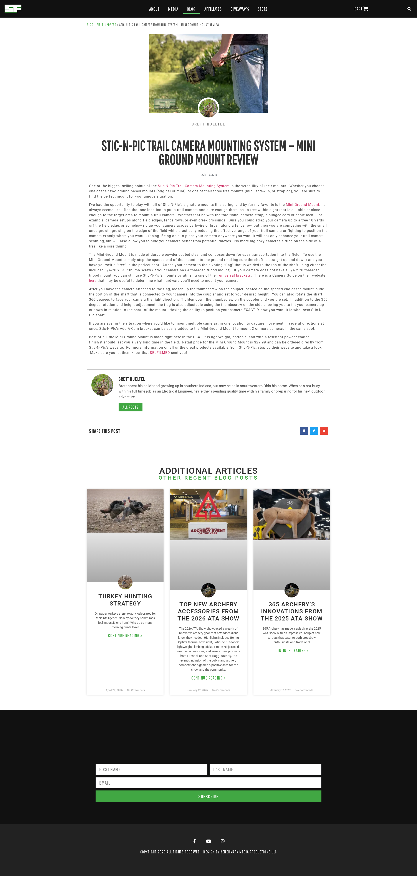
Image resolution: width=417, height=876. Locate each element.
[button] (409, 9)
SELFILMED (160, 353)
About (154, 9)
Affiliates (213, 9)
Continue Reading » (125, 635)
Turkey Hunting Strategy (125, 600)
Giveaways (240, 9)
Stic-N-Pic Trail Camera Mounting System (194, 186)
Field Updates (106, 24)
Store (263, 9)
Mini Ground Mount (302, 205)
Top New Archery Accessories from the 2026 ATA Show (208, 611)
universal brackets (235, 275)
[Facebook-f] (194, 841)
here (92, 281)
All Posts (130, 406)
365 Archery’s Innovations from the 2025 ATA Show (292, 611)
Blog (191, 9)
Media (173, 9)
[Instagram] (222, 841)
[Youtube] (208, 841)
